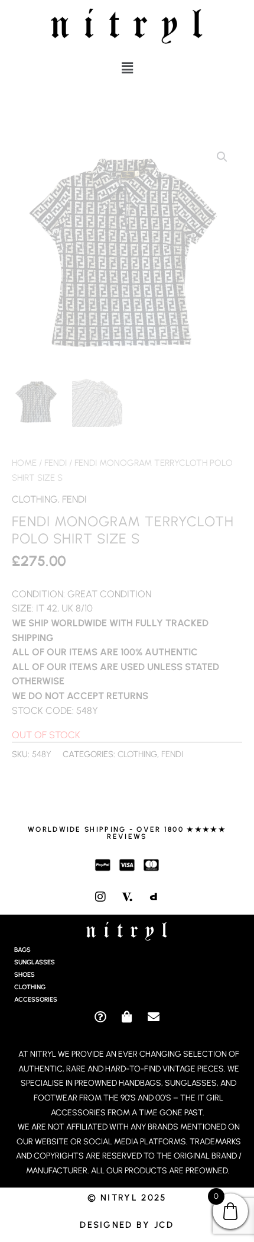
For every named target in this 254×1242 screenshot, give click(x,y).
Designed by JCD (127, 1225)
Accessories (35, 999)
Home (24, 463)
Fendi (55, 463)
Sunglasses (34, 962)
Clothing (35, 499)
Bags (22, 950)
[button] (127, 68)
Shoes (24, 975)
